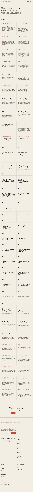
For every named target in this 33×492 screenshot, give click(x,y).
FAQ (18, 457)
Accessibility (29, 488)
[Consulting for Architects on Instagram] (20, 469)
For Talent (18, 439)
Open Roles (18, 444)
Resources (18, 451)
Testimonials (19, 453)
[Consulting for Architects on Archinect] (22, 469)
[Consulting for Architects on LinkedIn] (18, 469)
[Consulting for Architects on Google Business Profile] (23, 469)
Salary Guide (19, 452)
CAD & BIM (2, 468)
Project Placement (3, 474)
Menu (30, 1)
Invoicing (18, 460)
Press (18, 448)
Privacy (25, 488)
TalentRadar (18, 443)
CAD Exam (18, 442)
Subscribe (13, 433)
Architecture (2, 464)
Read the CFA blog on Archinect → (16, 422)
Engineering (2, 467)
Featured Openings (19, 456)
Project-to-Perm (3, 473)
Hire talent (27, 1)
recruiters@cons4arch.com (21, 464)
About (18, 447)
